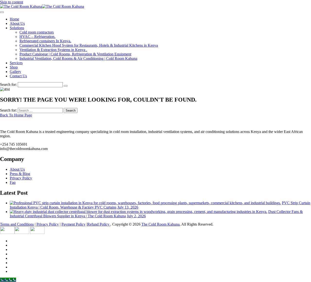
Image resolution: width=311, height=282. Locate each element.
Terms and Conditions (17, 224)
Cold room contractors (36, 32)
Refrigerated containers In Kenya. (45, 41)
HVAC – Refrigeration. (37, 37)
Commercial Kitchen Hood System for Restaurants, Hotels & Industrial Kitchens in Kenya (88, 45)
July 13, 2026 (127, 207)
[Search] (66, 86)
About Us (17, 23)
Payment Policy (73, 224)
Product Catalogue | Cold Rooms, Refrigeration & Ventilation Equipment (75, 54)
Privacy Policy (21, 178)
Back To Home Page (16, 115)
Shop (14, 67)
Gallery (15, 72)
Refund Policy (98, 224)
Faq (13, 182)
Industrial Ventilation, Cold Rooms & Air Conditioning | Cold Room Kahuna (78, 58)
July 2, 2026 (136, 216)
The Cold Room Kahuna (160, 224)
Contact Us (18, 76)
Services (16, 63)
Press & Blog (20, 174)
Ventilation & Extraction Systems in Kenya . (53, 50)
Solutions (17, 28)
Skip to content (11, 2)
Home (14, 19)
